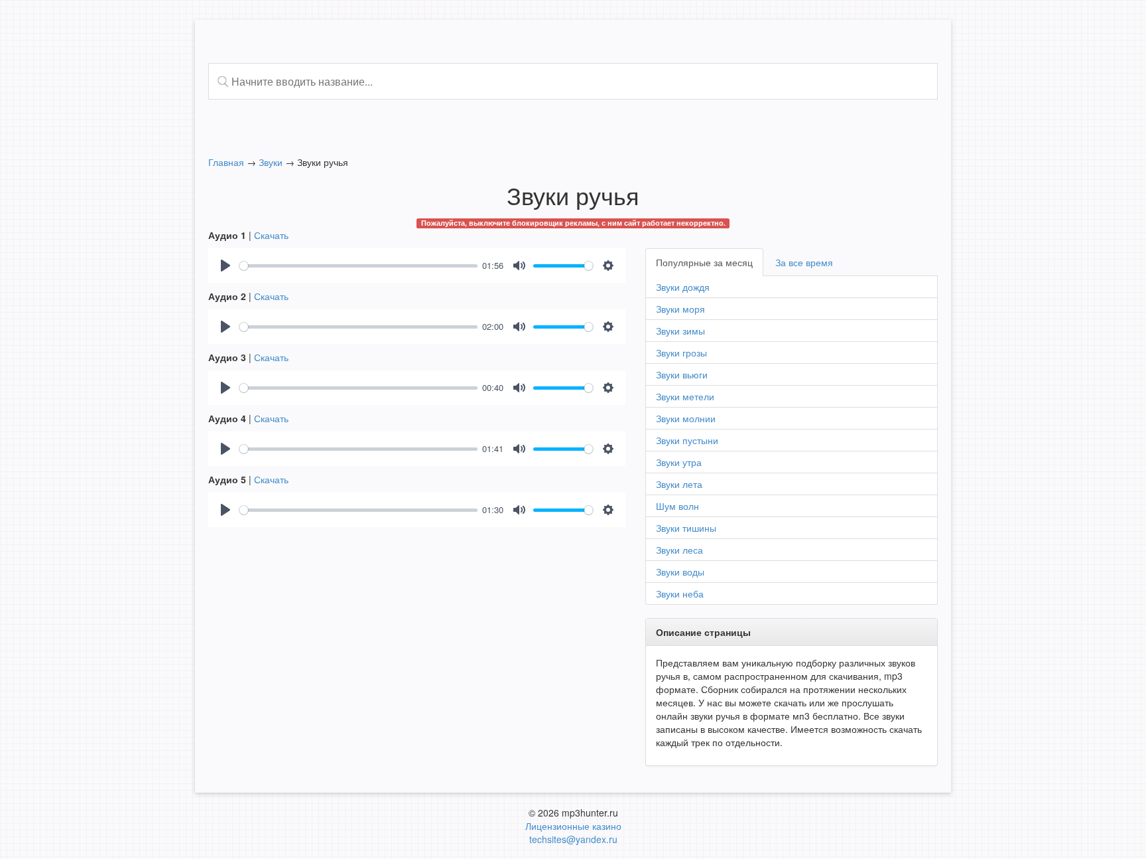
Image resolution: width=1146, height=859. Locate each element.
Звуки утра (679, 462)
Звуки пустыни (687, 440)
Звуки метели (685, 396)
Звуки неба (680, 593)
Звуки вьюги (682, 374)
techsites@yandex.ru (573, 839)
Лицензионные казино (573, 825)
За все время (804, 262)
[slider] (358, 266)
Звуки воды (680, 571)
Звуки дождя (683, 286)
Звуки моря (680, 308)
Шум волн (677, 505)
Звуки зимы (680, 330)
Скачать (271, 235)
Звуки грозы (681, 352)
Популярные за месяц (704, 262)
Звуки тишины (686, 527)
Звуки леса (679, 549)
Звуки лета (679, 484)
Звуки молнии (686, 418)
